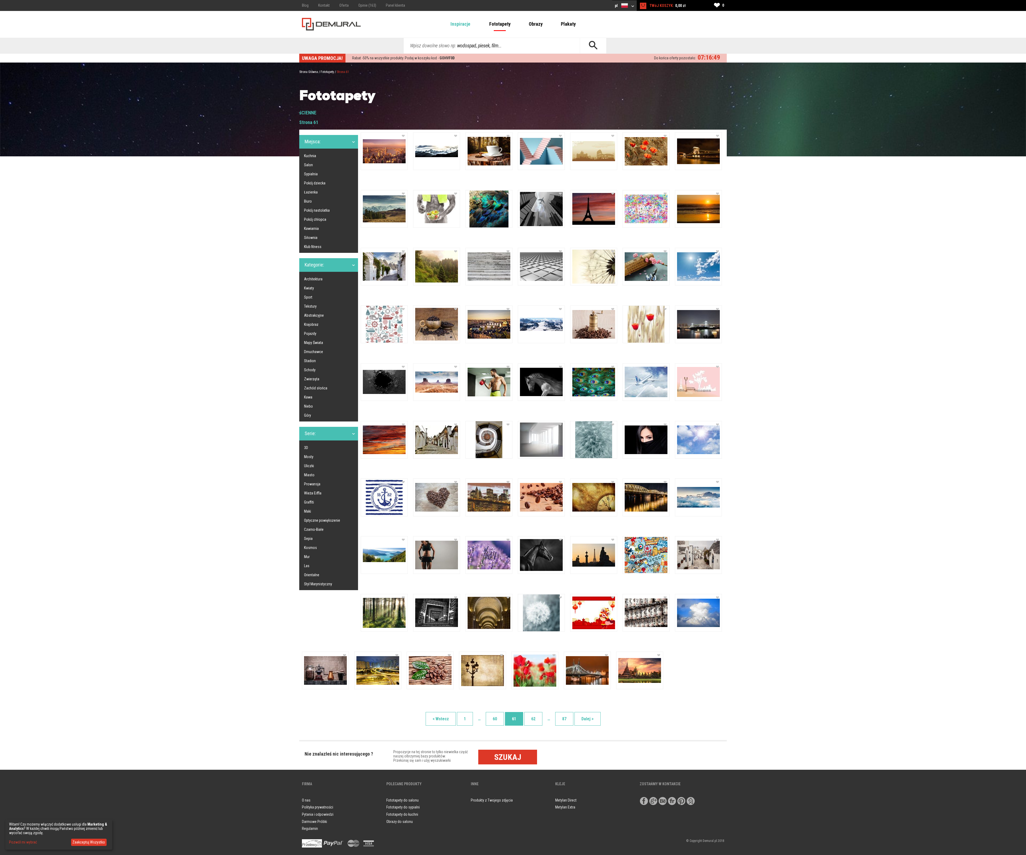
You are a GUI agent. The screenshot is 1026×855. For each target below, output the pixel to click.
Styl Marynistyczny (318, 584)
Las (306, 566)
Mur (307, 557)
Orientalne (311, 575)
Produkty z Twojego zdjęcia (492, 800)
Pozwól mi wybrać (23, 842)
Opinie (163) (367, 5)
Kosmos (310, 548)
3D (306, 448)
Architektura (313, 279)
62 (533, 718)
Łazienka (311, 192)
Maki (307, 511)
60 (495, 718)
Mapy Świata (313, 343)
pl (617, 5)
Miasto (309, 475)
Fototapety (500, 24)
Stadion (310, 361)
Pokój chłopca (315, 219)
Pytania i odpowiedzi (317, 814)
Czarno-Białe (314, 529)
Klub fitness (312, 247)
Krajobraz (311, 324)
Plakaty (568, 24)
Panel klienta (395, 5)
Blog (305, 5)
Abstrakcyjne (314, 315)
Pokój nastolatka (317, 210)
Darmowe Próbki (314, 821)
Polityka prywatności (317, 807)
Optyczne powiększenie (322, 520)
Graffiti (309, 502)
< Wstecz (441, 718)
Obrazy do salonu (399, 821)
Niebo (308, 406)
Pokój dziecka (314, 183)
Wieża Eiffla (312, 493)
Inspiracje (460, 24)
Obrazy (536, 24)
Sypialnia (311, 174)
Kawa (308, 397)
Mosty (308, 457)
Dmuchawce (313, 352)
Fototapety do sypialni (403, 807)
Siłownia (310, 237)
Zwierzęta (311, 379)
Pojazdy (310, 333)
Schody (310, 370)
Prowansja (312, 484)
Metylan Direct (566, 800)
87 (564, 718)
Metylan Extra (565, 807)
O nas (306, 800)
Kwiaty (309, 288)
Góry (307, 415)
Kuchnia (310, 156)
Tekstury (310, 306)
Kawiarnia (311, 228)
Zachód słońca (315, 388)
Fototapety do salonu (402, 800)
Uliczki (309, 466)
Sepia (308, 538)
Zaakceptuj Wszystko (88, 842)
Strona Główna (308, 72)
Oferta (344, 5)
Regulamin (310, 828)
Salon (308, 165)
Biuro (308, 201)
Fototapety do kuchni (402, 814)
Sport (308, 297)
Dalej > (587, 718)
